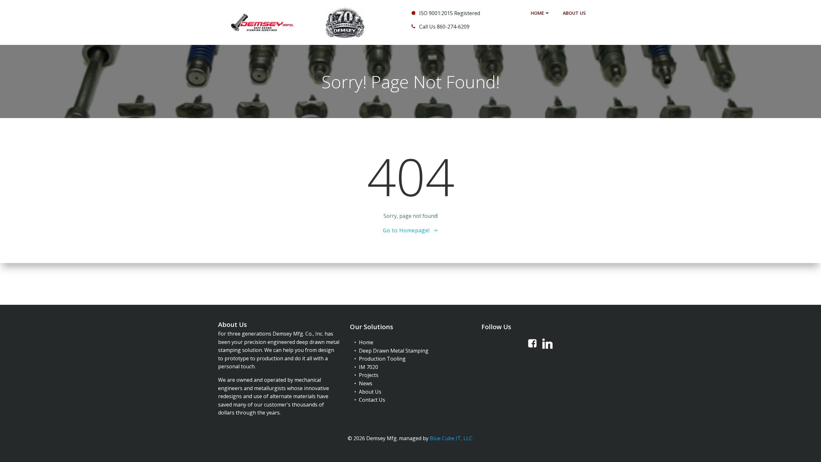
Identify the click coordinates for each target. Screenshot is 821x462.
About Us (574, 13)
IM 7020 (368, 367)
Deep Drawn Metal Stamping (393, 350)
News (365, 383)
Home (537, 13)
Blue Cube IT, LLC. (451, 438)
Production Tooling (382, 358)
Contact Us (372, 399)
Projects (368, 375)
